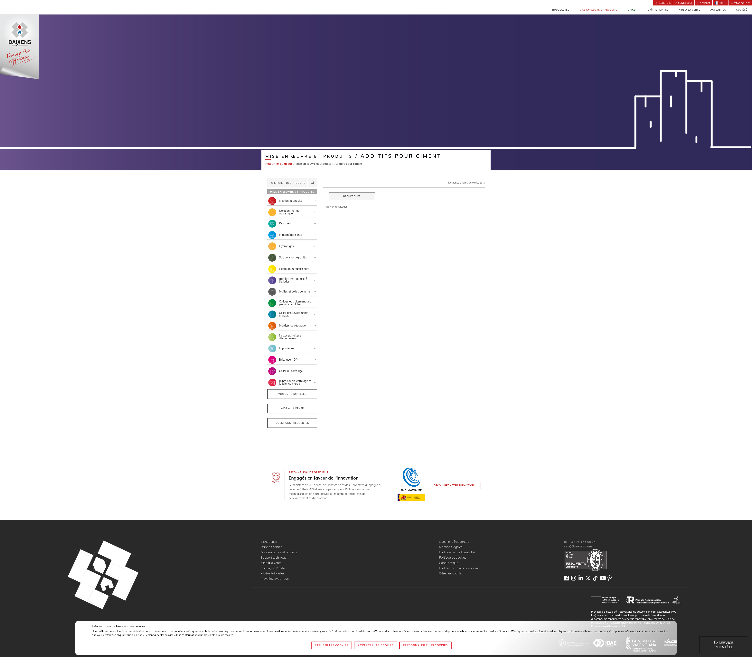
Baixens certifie (271, 547)
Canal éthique (448, 563)
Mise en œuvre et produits (598, 9)
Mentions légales (451, 547)
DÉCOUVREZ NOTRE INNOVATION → (455, 485)
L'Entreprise (269, 542)
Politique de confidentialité (457, 552)
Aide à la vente (689, 9)
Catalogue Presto (273, 568)
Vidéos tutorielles (292, 393)
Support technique (274, 557)
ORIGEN (632, 9)
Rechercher (352, 196)
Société (741, 9)
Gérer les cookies (451, 573)
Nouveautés (560, 9)
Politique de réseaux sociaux (458, 568)
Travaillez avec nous (275, 578)
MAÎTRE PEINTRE (658, 9)
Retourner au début (278, 164)
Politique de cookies (452, 557)
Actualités (718, 9)
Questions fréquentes (292, 422)
